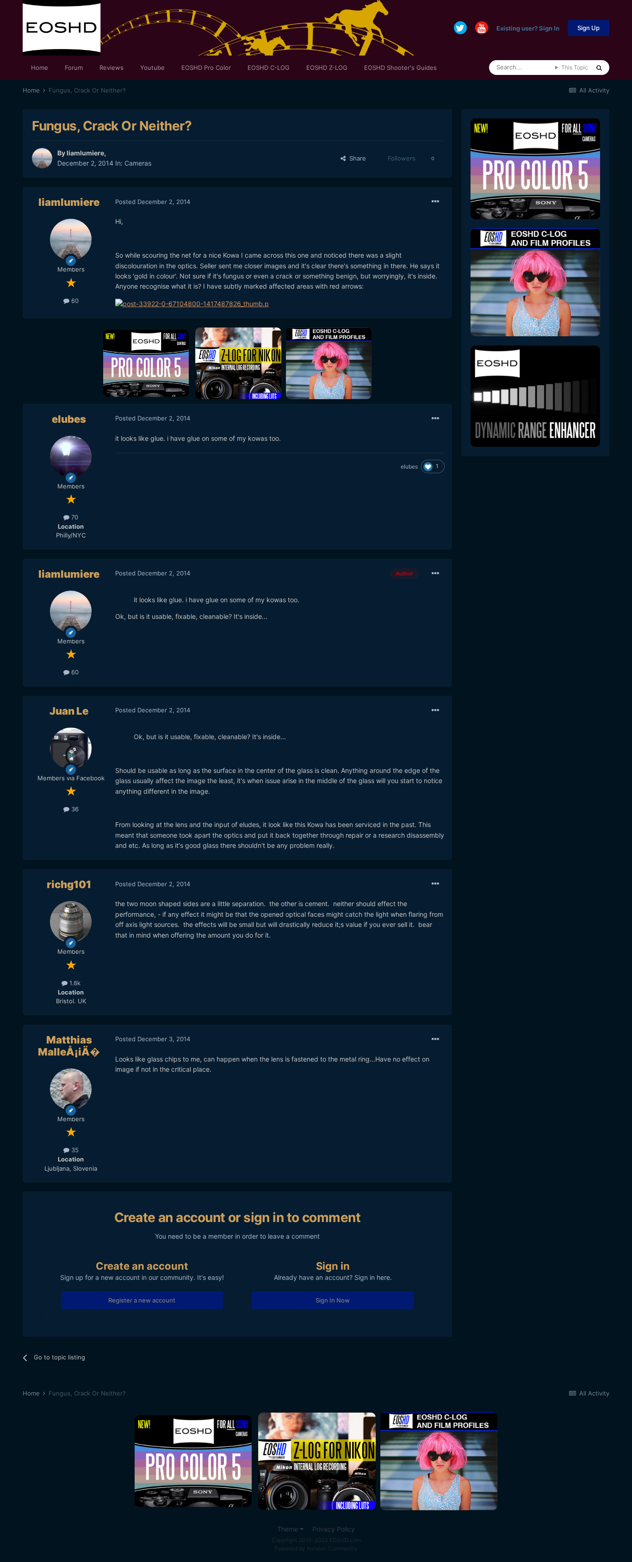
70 (73, 517)
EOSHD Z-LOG (326, 67)
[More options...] (435, 201)
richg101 (69, 884)
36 (74, 809)
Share (356, 158)
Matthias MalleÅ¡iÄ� (69, 1046)
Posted (152, 201)
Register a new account (141, 1300)
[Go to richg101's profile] (71, 922)
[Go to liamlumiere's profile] (42, 158)
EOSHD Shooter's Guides (400, 67)
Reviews (111, 67)
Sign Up (588, 27)
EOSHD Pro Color (206, 67)
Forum (74, 67)
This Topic (574, 67)
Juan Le (69, 711)
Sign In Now (333, 1300)
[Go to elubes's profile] (71, 456)
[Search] (599, 67)
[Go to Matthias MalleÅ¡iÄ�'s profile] (71, 1089)
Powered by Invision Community (316, 1548)
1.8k (74, 983)
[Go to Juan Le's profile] (71, 748)
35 (74, 1150)
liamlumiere (85, 153)
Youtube (152, 67)
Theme (288, 1529)
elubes (69, 419)
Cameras (137, 163)
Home (39, 67)
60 (74, 300)
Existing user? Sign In (527, 27)
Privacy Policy (333, 1529)
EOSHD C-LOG (269, 67)
